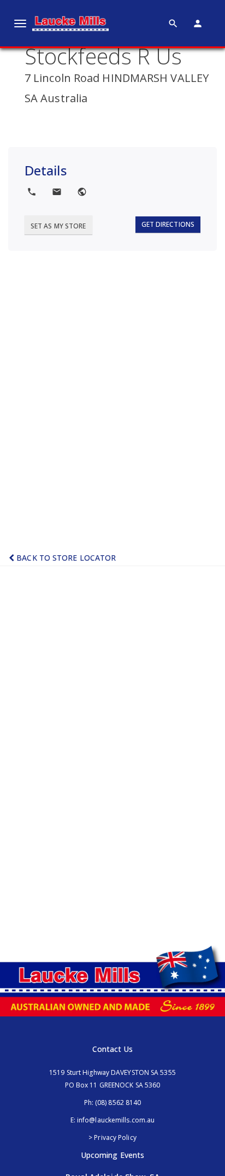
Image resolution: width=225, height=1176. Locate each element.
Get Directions (167, 224)
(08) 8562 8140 (118, 1102)
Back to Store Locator (65, 557)
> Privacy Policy (112, 1137)
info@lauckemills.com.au (116, 1120)
